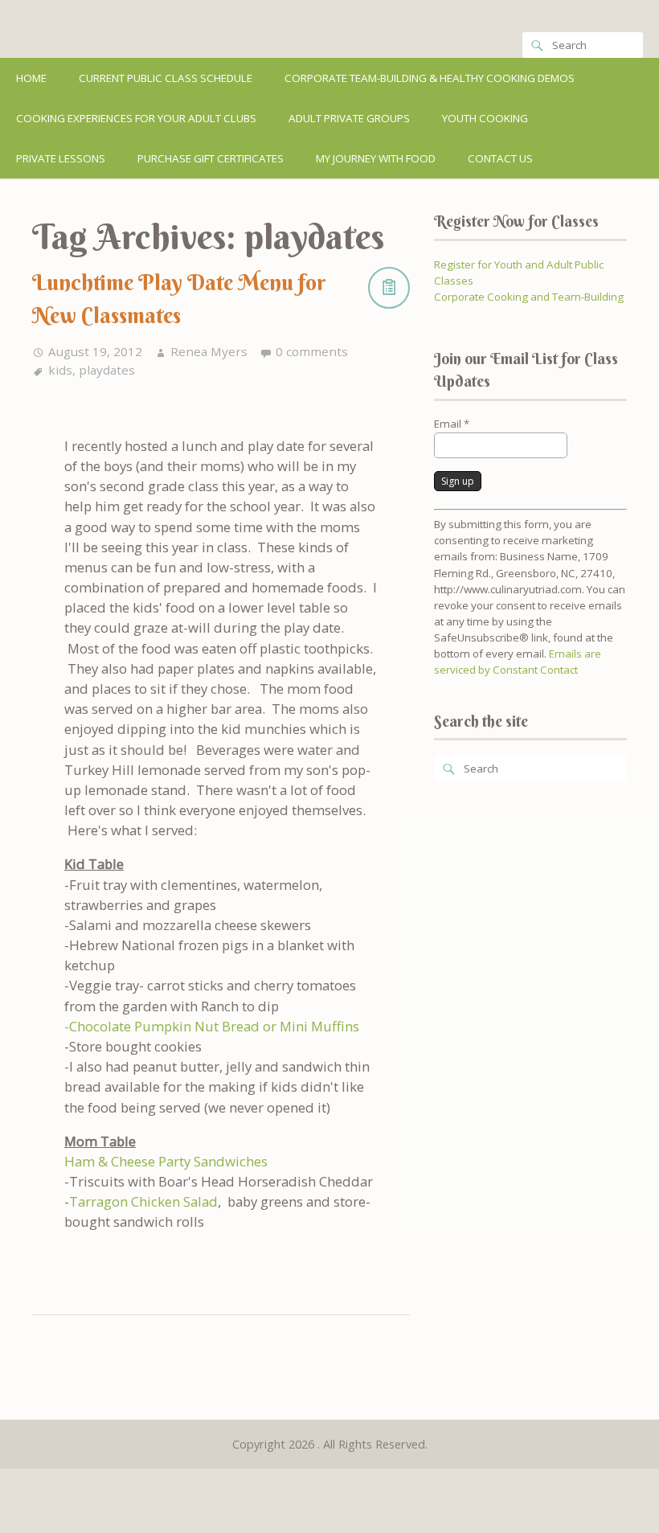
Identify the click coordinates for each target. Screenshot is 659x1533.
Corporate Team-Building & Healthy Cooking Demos (429, 78)
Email (451, 423)
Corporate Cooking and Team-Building (529, 296)
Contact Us (500, 158)
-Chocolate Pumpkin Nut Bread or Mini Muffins (211, 1026)
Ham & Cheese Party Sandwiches (166, 1161)
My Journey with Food (376, 158)
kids (60, 370)
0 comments (312, 351)
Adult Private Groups (349, 118)
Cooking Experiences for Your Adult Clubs (136, 118)
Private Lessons (60, 158)
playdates (107, 370)
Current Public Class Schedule (165, 78)
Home (31, 78)
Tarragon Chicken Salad (143, 1201)
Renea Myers (209, 351)
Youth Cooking (485, 118)
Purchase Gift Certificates (210, 158)
